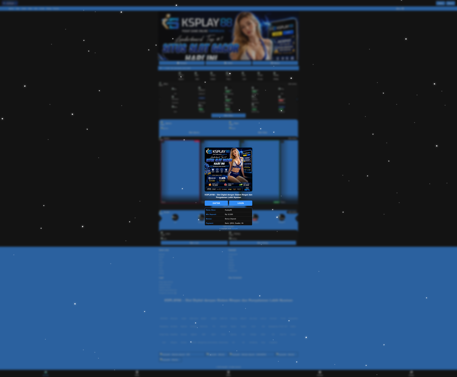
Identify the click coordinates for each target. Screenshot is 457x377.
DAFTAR (216, 203)
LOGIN (241, 203)
